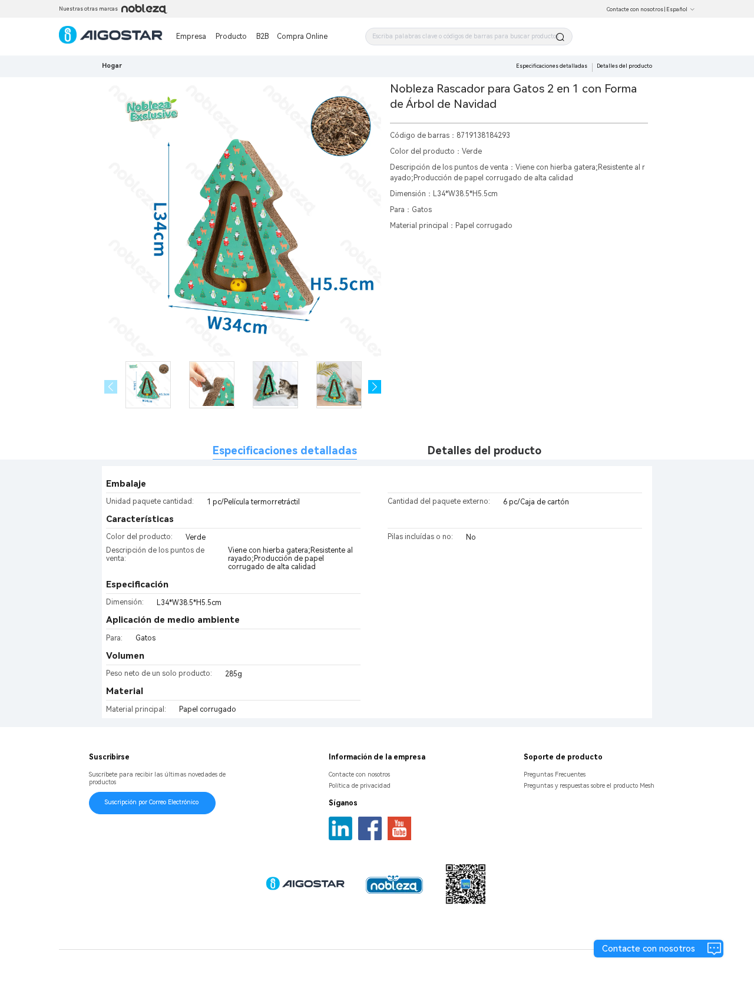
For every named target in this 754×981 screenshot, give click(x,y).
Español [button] (676, 9)
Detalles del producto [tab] (484, 450)
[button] (375, 387)
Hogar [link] (112, 66)
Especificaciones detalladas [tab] (285, 450)
